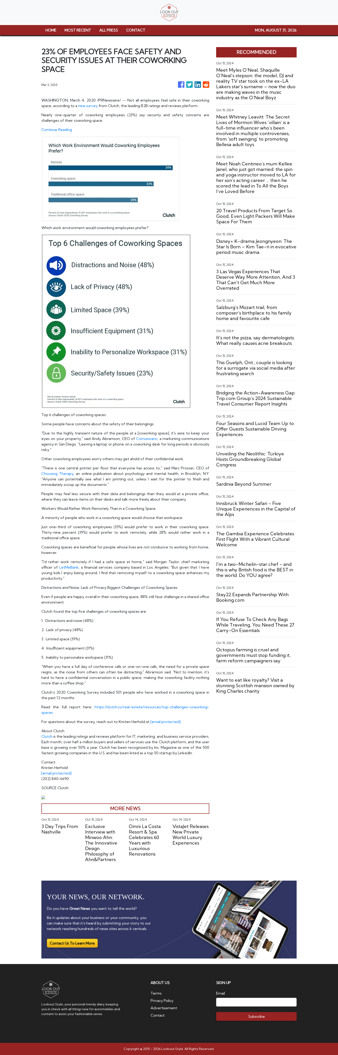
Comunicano (147, 438)
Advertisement (164, 1008)
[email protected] (165, 721)
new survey (88, 105)
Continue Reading (56, 129)
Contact (158, 1015)
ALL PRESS (108, 30)
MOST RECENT (78, 30)
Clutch (46, 736)
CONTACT (135, 30)
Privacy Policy (162, 1000)
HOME (51, 30)
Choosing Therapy (57, 473)
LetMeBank (69, 567)
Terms (156, 993)
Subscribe (256, 1016)
